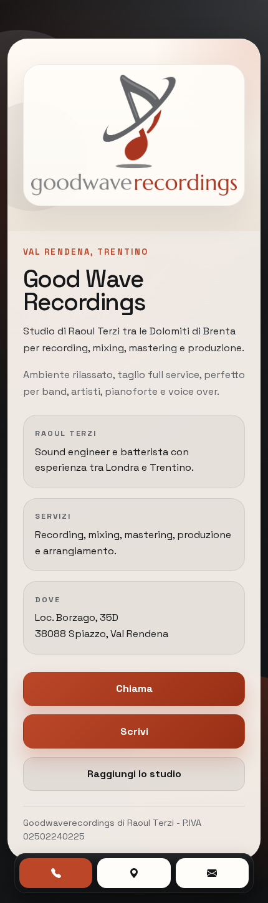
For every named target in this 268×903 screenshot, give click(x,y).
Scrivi (134, 731)
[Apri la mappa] (133, 873)
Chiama (134, 688)
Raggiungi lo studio (134, 773)
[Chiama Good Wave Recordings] (55, 873)
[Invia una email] (212, 873)
